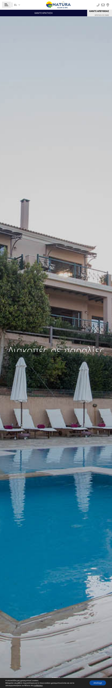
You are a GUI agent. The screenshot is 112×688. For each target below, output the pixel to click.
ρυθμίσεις (38, 685)
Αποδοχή (98, 683)
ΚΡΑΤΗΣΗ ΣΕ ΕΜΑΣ (99, 13)
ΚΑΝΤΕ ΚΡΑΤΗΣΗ (44, 13)
